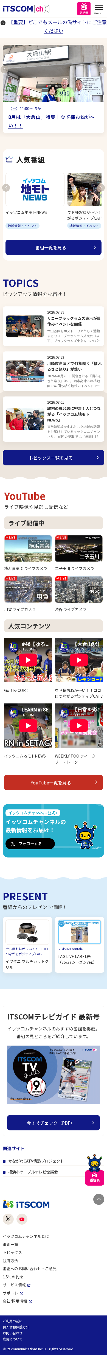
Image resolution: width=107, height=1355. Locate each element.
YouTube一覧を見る (51, 782)
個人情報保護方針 (16, 1327)
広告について (12, 1339)
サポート (10, 1293)
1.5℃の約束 (13, 1276)
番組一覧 (10, 1244)
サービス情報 (14, 1284)
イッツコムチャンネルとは (26, 1236)
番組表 (84, 12)
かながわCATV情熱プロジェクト (36, 1161)
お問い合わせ (12, 1333)
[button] (4, 69)
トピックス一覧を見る (51, 457)
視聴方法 (10, 1260)
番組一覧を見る (50, 247)
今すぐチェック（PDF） (51, 1122)
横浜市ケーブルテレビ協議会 (33, 1172)
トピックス (12, 1252)
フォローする (30, 843)
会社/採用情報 (15, 1301)
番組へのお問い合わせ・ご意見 (30, 1268)
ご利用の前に (12, 1320)
